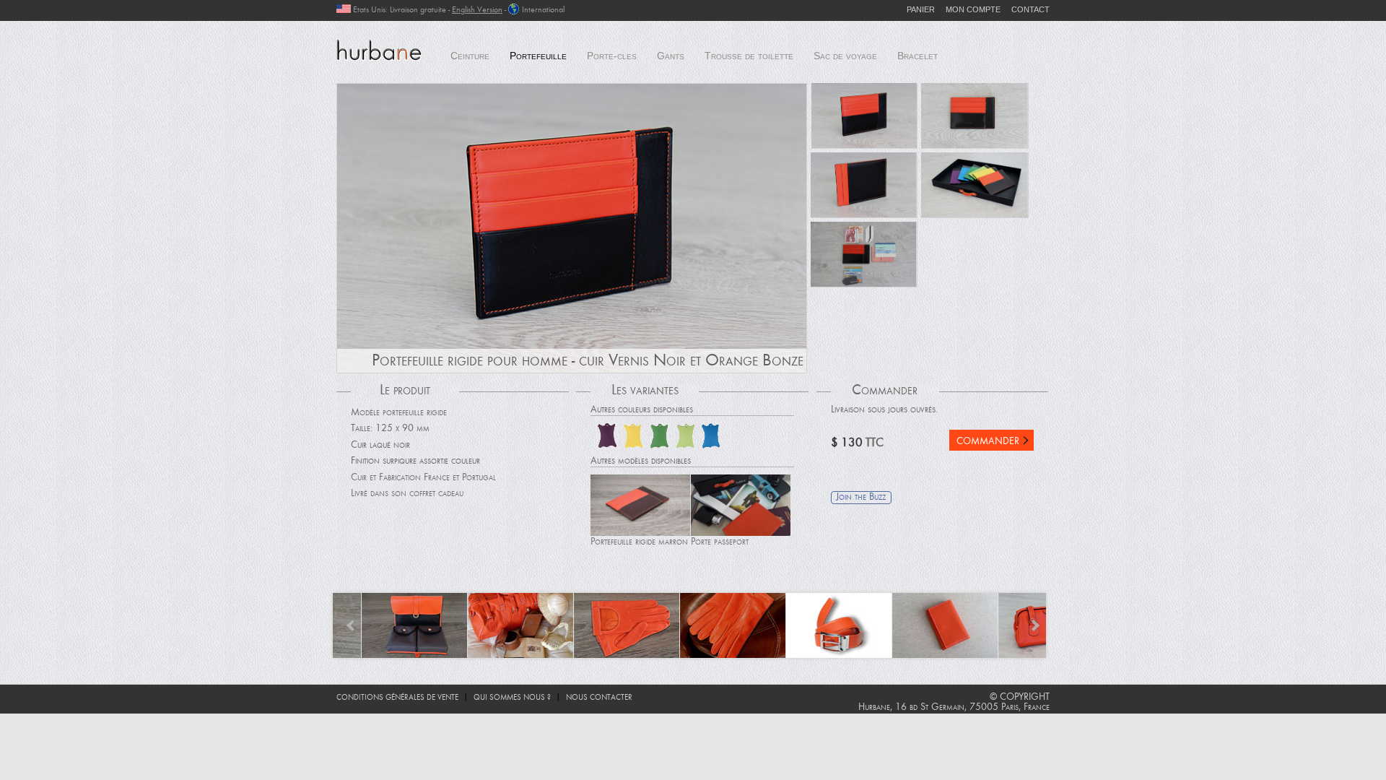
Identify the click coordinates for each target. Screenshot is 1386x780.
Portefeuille (538, 55)
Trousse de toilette (749, 55)
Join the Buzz (861, 498)
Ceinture (469, 55)
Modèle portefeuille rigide (399, 413)
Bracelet (917, 55)
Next (1034, 625)
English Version (477, 10)
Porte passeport (720, 542)
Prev (351, 625)
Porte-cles (612, 55)
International (543, 10)
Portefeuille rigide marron (639, 542)
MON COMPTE (973, 9)
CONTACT (1030, 9)
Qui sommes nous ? (512, 698)
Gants (670, 55)
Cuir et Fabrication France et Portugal (423, 478)
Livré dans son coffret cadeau (407, 494)
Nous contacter (599, 698)
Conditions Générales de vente (397, 698)
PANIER (921, 9)
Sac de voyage (845, 55)
